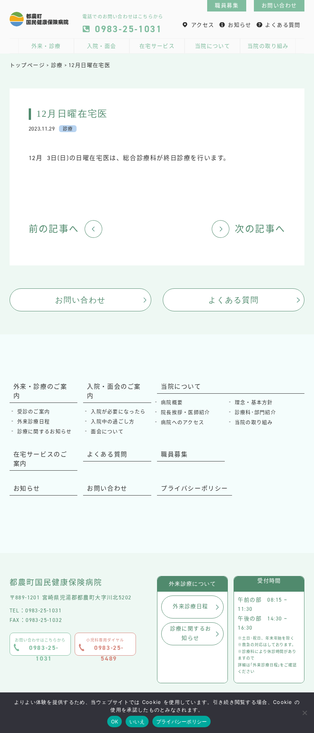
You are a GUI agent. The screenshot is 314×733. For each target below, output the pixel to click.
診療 (68, 129)
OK (114, 721)
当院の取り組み (268, 46)
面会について (107, 431)
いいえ (137, 721)
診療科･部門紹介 (255, 412)
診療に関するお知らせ (44, 431)
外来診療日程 (33, 421)
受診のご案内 (33, 411)
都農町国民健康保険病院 (56, 582)
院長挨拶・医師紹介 (185, 412)
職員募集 (227, 5)
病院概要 (172, 402)
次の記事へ (260, 229)
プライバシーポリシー (194, 488)
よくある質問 (282, 25)
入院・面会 (101, 46)
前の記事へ (54, 229)
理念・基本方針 (254, 402)
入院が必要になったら (118, 411)
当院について (212, 46)
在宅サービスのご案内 (40, 459)
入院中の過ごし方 (112, 421)
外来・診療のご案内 (40, 391)
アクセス (202, 25)
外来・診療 (46, 46)
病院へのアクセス (182, 422)
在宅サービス (157, 46)
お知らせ (240, 25)
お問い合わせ (279, 5)
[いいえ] (304, 713)
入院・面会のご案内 (114, 391)
